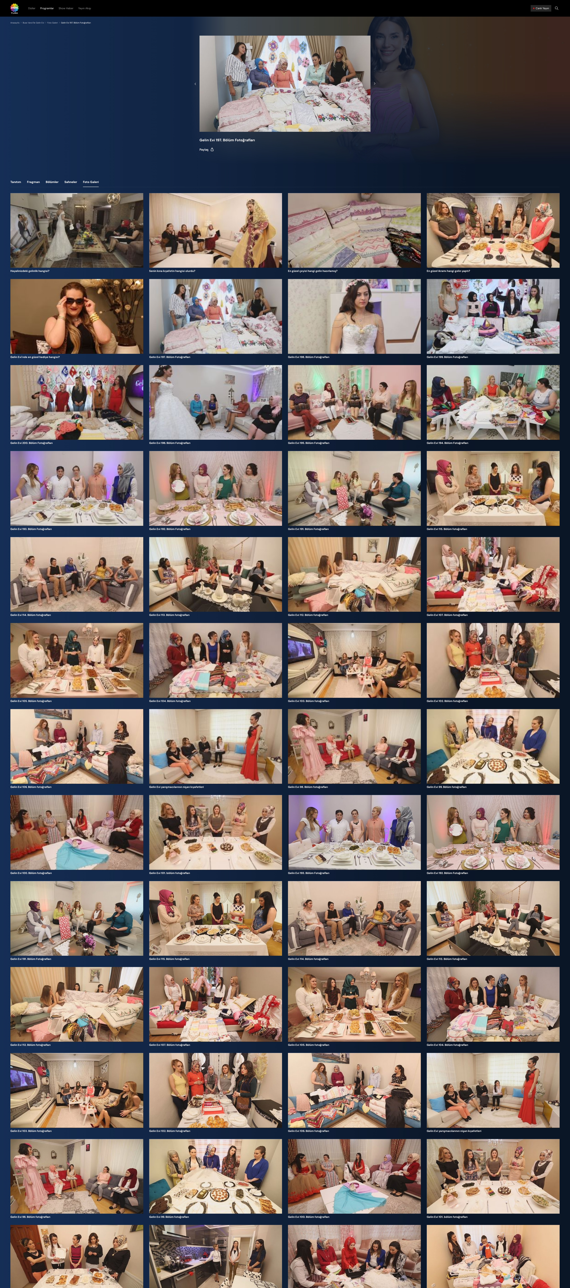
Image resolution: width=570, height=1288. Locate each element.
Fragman (33, 182)
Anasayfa (14, 22)
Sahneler (70, 182)
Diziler (31, 8)
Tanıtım (15, 182)
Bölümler (52, 182)
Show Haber (66, 8)
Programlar (47, 8)
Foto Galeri (52, 22)
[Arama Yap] (557, 8)
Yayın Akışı (84, 8)
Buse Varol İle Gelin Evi (33, 22)
